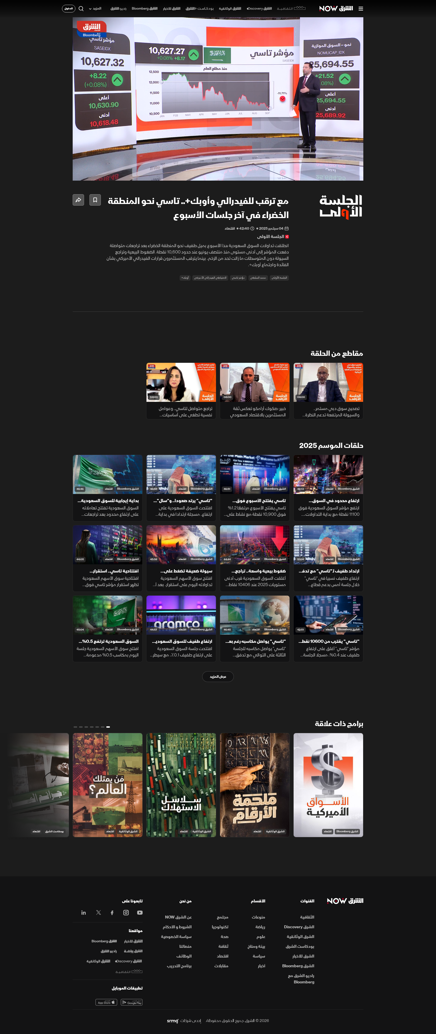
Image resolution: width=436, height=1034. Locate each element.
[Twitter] (96, 912)
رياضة (260, 927)
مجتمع (222, 917)
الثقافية (307, 917)
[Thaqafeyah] (129, 971)
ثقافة (223, 946)
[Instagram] (124, 912)
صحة (224, 936)
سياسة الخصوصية (176, 936)
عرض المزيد (218, 677)
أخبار (261, 966)
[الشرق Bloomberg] (145, 8)
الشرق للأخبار (303, 956)
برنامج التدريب (179, 966)
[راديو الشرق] (118, 8)
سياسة (259, 956)
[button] (219, 100)
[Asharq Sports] (133, 951)
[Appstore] (106, 1002)
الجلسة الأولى (279, 278)
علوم (261, 936)
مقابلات (221, 966)
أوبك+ (185, 278)
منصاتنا (185, 946)
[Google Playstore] (132, 1002)
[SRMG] (172, 1021)
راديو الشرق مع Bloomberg (301, 979)
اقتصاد (329, 489)
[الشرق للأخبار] (171, 8)
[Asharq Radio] (109, 951)
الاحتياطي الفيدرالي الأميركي (210, 278)
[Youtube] (137, 912)
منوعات (258, 917)
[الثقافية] (291, 8)
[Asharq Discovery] (128, 961)
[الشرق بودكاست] (200, 8)
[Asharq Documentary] (98, 961)
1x (323, 173)
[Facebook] (110, 912)
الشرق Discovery (299, 927)
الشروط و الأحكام (177, 927)
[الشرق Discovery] (259, 8)
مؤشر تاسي (238, 278)
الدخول (68, 8)
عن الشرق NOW (178, 917)
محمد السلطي (258, 278)
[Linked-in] (82, 913)
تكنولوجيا (220, 927)
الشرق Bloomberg (348, 489)
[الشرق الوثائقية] (230, 8)
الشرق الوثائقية (275, 831)
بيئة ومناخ (256, 946)
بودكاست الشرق (54, 831)
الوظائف (184, 956)
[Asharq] (133, 941)
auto (340, 173)
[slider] (218, 166)
